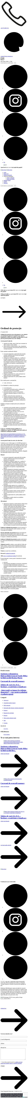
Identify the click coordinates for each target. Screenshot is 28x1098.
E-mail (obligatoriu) (5, 1039)
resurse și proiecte (8, 175)
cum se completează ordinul (9, 556)
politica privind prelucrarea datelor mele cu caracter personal (11, 1062)
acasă (5, 172)
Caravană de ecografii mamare (12, 681)
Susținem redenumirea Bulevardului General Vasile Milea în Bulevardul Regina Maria (14, 676)
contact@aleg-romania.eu (7, 56)
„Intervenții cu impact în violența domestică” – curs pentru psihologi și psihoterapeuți (14, 692)
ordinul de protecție (10, 553)
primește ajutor (7, 180)
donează (5, 183)
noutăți (5, 181)
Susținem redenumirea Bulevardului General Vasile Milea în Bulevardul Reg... (14, 748)
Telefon (2, 1043)
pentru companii (10, 177)
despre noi (6, 173)
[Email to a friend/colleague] (15, 641)
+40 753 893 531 (5, 28)
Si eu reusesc (7, 734)
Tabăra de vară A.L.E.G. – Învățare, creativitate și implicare (13, 686)
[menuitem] (4, 162)
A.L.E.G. (6, 728)
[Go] (15, 63)
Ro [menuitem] (4, 162)
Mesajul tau (3, 1047)
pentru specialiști (10, 179)
